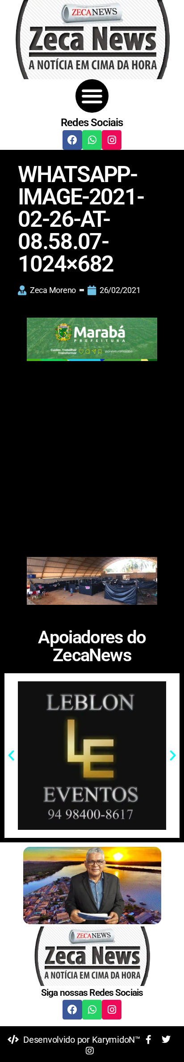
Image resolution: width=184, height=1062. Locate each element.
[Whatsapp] (92, 140)
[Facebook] (72, 140)
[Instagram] (111, 140)
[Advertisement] (92, 461)
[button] (92, 96)
